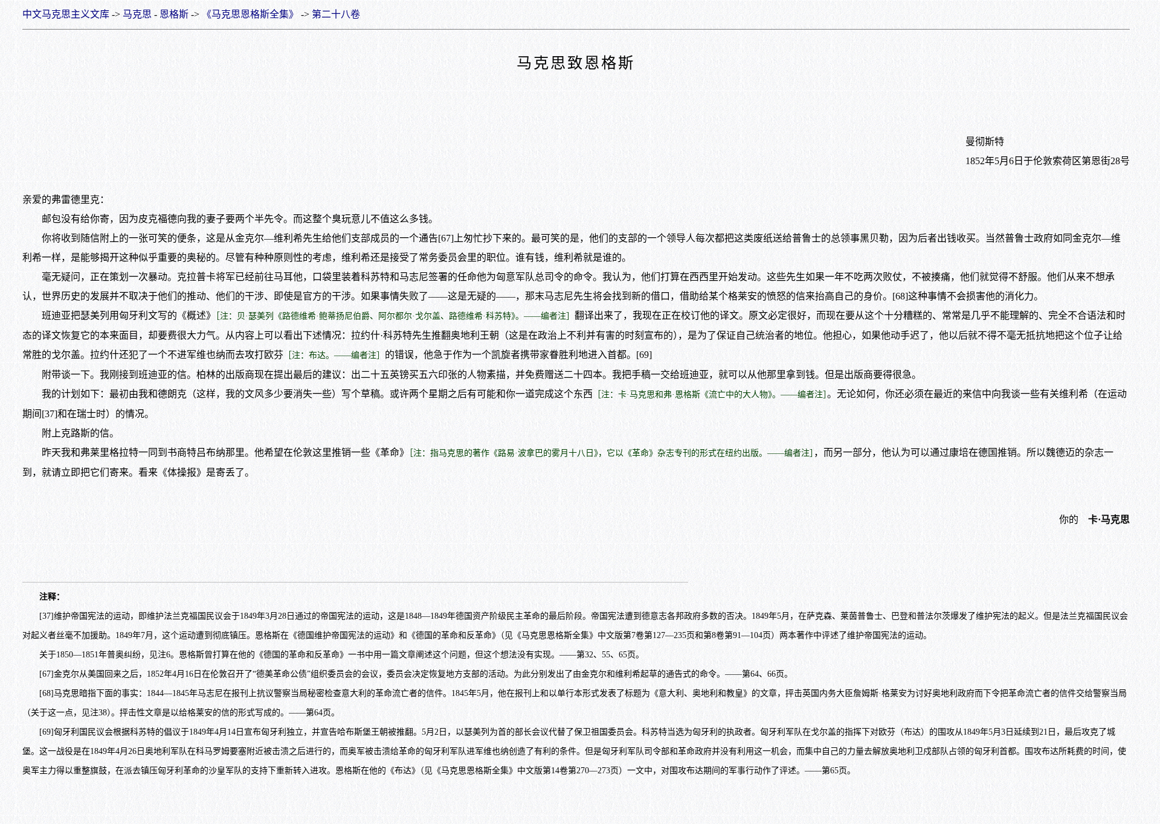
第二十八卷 (336, 14)
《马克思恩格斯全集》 (250, 14)
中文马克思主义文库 (65, 14)
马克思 (137, 14)
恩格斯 (174, 14)
